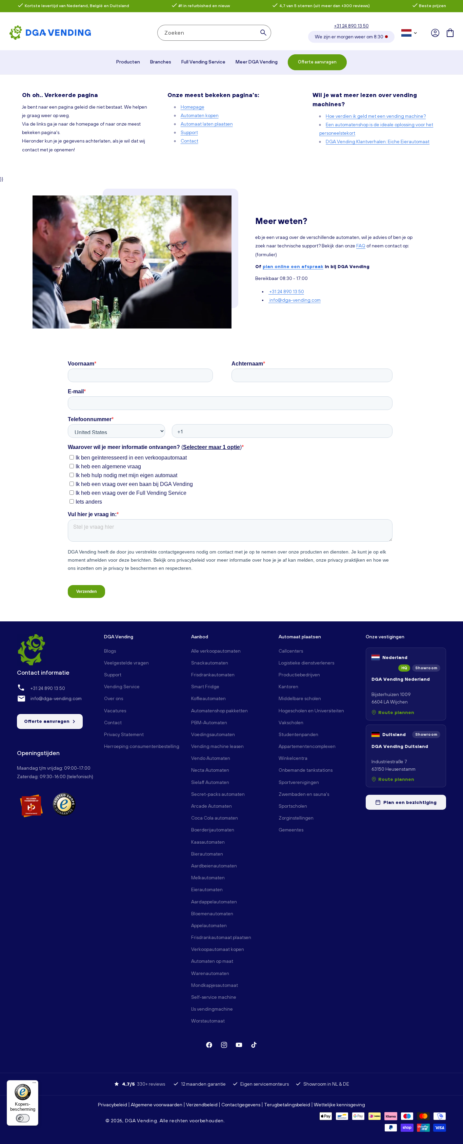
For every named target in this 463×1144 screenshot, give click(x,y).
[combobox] (214, 32)
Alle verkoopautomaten (216, 651)
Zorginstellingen (296, 818)
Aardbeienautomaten (214, 865)
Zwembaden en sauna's (304, 794)
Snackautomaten (209, 662)
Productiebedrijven (299, 674)
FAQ (360, 245)
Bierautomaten (207, 854)
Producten (128, 61)
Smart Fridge (205, 686)
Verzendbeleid (202, 1104)
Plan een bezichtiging (410, 802)
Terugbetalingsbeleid (287, 1104)
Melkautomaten (208, 877)
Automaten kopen (200, 115)
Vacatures (115, 710)
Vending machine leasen (217, 746)
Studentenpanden (298, 734)
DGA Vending (141, 1120)
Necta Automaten (210, 770)
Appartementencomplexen (307, 746)
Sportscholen (293, 806)
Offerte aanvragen (317, 61)
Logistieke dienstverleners (306, 662)
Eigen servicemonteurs (264, 1084)
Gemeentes (291, 829)
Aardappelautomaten (214, 901)
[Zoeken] (263, 32)
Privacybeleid (112, 1104)
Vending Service (122, 686)
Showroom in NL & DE (326, 1084)
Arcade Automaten (211, 806)
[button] (450, 32)
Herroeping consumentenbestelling (141, 746)
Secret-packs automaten (218, 794)
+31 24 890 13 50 (351, 26)
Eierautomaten (207, 889)
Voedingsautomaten (213, 734)
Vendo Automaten (210, 758)
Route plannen (396, 712)
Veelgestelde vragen (126, 662)
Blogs (110, 651)
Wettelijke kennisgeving (339, 1104)
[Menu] (34, 1084)
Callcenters (291, 651)
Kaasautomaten (208, 842)
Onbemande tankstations (306, 770)
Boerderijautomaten (212, 829)
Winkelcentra (293, 758)
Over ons (113, 698)
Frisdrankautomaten (213, 674)
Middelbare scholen (300, 698)
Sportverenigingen (299, 782)
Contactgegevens (240, 1104)
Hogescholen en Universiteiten (311, 710)
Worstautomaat (208, 1021)
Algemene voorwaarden (156, 1104)
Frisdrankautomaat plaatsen (221, 937)
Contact (189, 141)
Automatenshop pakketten (219, 710)
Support (189, 132)
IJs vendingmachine (212, 1009)
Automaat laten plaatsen (207, 124)
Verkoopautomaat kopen (217, 949)
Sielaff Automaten (210, 782)
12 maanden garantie (203, 1084)
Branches (160, 61)
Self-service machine (213, 997)
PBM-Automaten (209, 722)
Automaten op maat (212, 961)
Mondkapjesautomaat (214, 985)
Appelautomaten (209, 925)
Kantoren (288, 686)
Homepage (192, 107)
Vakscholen (291, 722)
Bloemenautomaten (212, 913)
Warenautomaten (210, 973)
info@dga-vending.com (294, 300)
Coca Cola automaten (214, 818)
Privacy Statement (124, 734)
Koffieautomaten (208, 698)
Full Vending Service (203, 61)
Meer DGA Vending (257, 61)
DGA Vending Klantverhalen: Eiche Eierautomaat (377, 141)
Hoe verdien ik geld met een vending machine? (376, 116)
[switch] (22, 1118)
